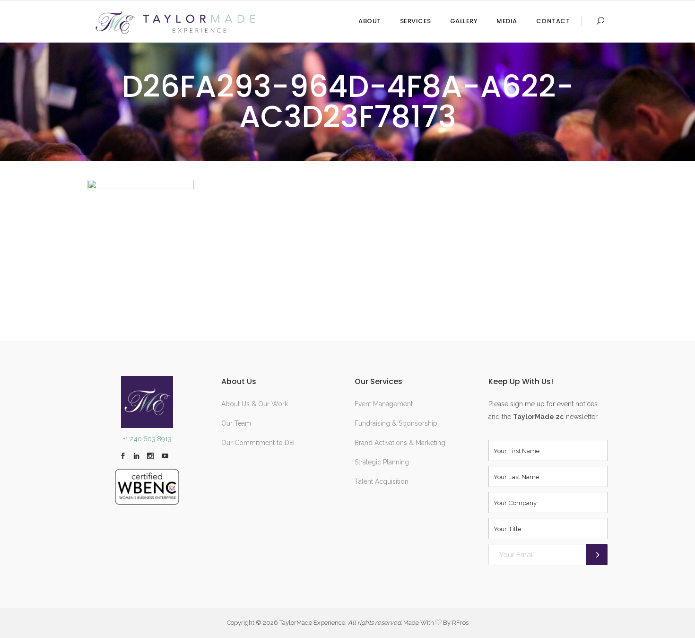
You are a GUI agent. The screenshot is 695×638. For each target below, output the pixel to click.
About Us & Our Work (254, 404)
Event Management (384, 404)
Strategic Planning (382, 462)
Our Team (236, 423)
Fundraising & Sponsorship (396, 423)
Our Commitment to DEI (258, 442)
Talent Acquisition (381, 481)
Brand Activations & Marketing (400, 442)
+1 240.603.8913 (147, 439)
